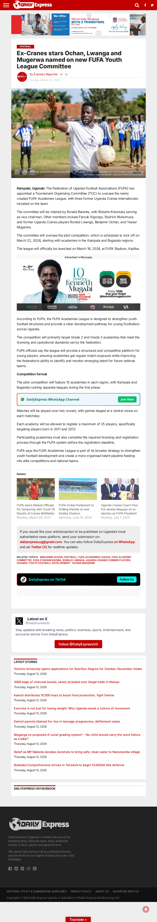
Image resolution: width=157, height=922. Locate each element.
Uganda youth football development (43, 563)
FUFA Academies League (94, 557)
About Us (102, 891)
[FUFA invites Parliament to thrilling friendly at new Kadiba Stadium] (78, 489)
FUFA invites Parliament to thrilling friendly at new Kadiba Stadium (76, 509)
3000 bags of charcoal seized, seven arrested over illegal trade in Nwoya (66, 682)
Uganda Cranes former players (108, 560)
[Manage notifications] (146, 909)
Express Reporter (46, 74)
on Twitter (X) (37, 547)
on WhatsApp (124, 542)
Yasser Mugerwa (83, 563)
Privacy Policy (81, 891)
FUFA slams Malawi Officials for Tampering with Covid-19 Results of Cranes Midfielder (36, 509)
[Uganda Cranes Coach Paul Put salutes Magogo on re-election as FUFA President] (120, 489)
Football (70, 557)
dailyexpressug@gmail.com (41, 542)
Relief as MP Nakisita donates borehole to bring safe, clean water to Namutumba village (77, 752)
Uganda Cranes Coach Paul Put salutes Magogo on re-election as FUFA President (119, 509)
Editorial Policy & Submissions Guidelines (36, 891)
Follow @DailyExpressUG (78, 644)
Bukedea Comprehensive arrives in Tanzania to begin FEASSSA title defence (69, 765)
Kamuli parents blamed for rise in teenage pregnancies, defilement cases (67, 721)
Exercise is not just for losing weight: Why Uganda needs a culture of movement (72, 708)
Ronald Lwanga (74, 560)
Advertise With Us (126, 891)
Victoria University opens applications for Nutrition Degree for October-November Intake (78, 669)
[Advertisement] (115, 842)
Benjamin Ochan (51, 557)
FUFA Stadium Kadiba (47, 560)
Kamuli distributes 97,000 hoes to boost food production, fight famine (64, 695)
